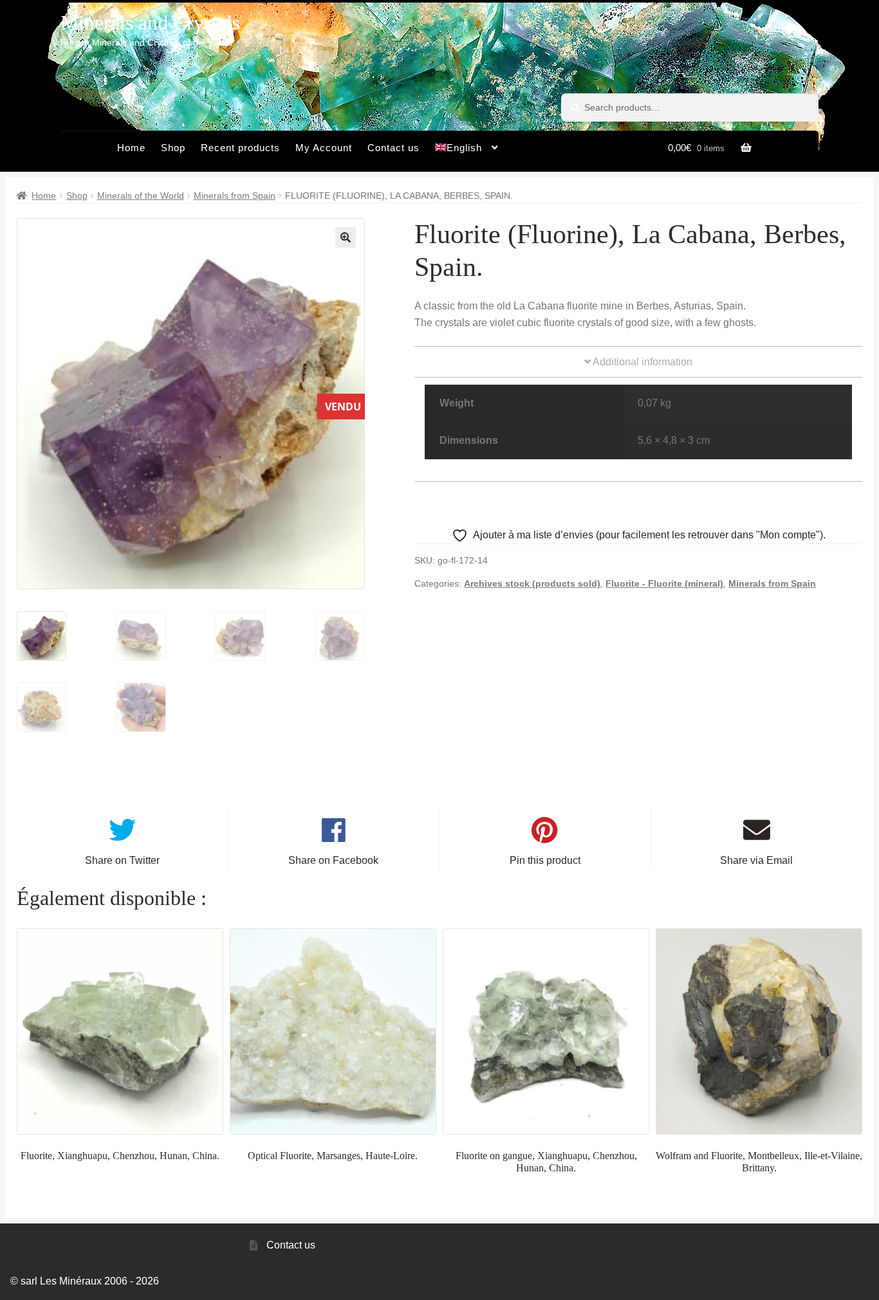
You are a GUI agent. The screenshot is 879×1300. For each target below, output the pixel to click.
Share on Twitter (122, 860)
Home (131, 147)
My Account (323, 147)
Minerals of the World (140, 195)
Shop (173, 147)
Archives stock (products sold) (532, 583)
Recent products (240, 147)
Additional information (641, 361)
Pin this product (545, 860)
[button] (345, 237)
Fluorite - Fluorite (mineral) (664, 583)
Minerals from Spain (234, 195)
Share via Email (756, 860)
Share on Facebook (333, 860)
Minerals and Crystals (150, 22)
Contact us (393, 147)
